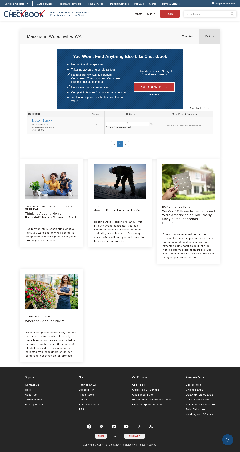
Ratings (210, 36)
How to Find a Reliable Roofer (117, 208)
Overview (188, 36)
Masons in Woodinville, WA (54, 36)
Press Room (86, 394)
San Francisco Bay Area (201, 404)
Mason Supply (42, 120)
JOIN (101, 436)
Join (170, 13)
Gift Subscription (143, 394)
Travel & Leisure (171, 3)
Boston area (193, 384)
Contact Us (32, 384)
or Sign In (154, 94)
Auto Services (45, 3)
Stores (152, 3)
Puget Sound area (197, 399)
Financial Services (119, 3)
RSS (81, 409)
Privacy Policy (34, 404)
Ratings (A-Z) (87, 384)
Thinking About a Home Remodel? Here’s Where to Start (50, 212)
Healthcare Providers (69, 3)
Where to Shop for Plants (45, 319)
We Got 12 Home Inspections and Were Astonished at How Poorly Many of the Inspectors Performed (188, 215)
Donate (138, 13)
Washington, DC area (199, 414)
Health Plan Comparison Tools (151, 399)
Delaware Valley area (199, 394)
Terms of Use (33, 399)
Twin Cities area (196, 409)
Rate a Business (89, 404)
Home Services (94, 3)
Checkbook (139, 384)
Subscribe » (154, 87)
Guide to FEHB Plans (145, 389)
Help (28, 389)
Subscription (87, 389)
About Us (31, 394)
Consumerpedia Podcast (147, 404)
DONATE (134, 436)
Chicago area (194, 389)
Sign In (151, 13)
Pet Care (139, 3)
